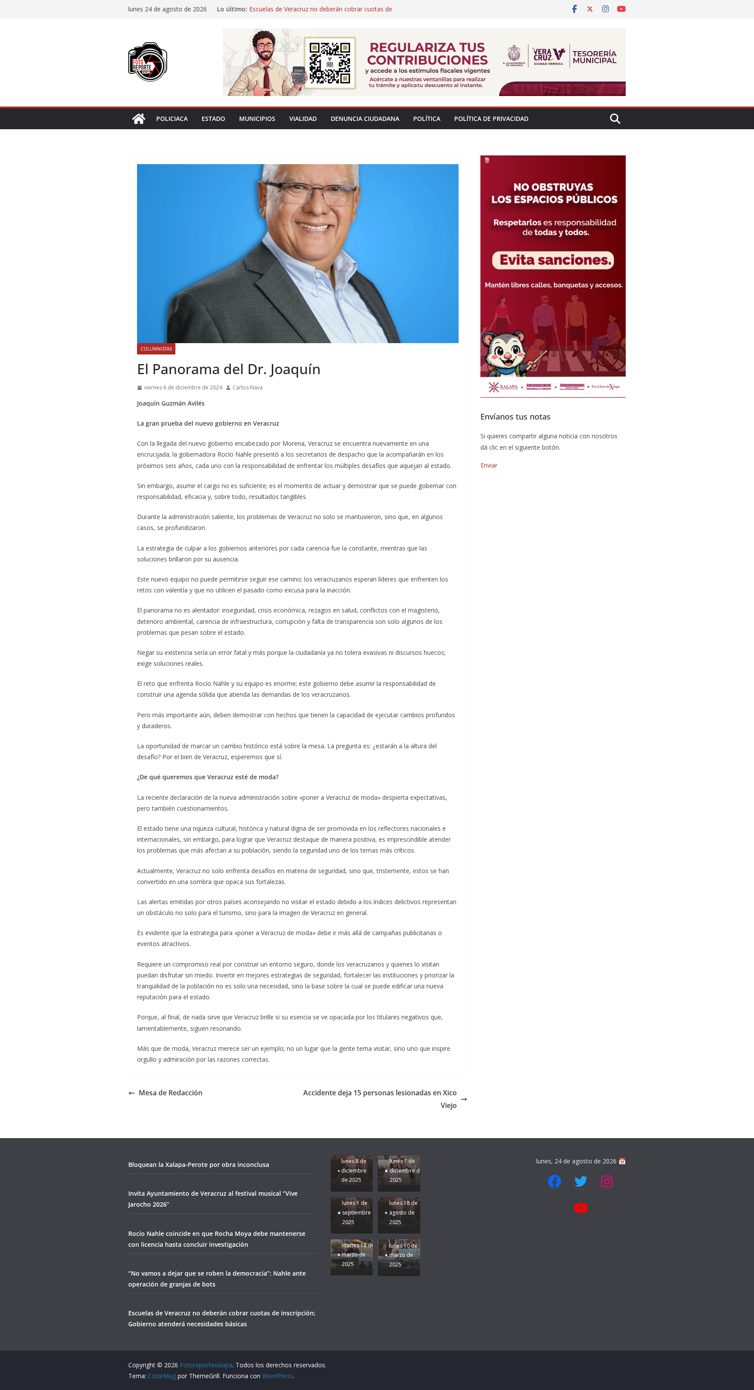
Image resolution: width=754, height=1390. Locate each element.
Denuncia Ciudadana (365, 118)
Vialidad (303, 118)
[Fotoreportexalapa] (138, 118)
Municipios (257, 118)
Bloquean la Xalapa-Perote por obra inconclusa (198, 1164)
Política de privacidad (491, 118)
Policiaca (172, 118)
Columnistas (156, 349)
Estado (213, 118)
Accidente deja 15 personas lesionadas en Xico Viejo (380, 1099)
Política (426, 118)
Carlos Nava (248, 387)
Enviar (488, 465)
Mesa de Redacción (170, 1093)
